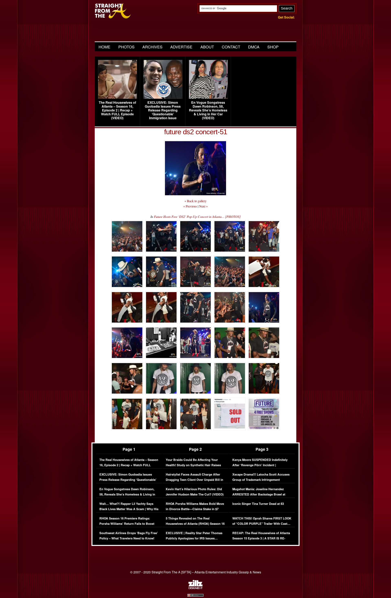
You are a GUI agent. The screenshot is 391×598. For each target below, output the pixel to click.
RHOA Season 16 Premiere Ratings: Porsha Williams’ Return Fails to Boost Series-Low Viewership (126, 523)
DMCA (253, 46)
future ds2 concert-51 (195, 132)
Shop (273, 46)
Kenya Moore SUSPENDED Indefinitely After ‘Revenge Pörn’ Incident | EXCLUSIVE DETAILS (260, 465)
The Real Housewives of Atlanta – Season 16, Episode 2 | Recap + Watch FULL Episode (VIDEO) (117, 110)
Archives (152, 46)
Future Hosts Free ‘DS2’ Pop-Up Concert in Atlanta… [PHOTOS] (197, 216)
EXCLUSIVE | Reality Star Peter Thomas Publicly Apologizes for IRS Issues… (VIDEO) (194, 538)
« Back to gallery (195, 201)
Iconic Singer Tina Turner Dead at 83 (258, 504)
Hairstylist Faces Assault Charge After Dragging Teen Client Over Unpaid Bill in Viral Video (194, 479)
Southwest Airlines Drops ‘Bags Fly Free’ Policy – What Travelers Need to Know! (128, 535)
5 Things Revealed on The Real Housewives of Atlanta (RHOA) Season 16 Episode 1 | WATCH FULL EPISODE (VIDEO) (195, 526)
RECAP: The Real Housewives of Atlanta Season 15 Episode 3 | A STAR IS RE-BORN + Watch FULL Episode (261, 538)
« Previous (190, 206)
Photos (126, 46)
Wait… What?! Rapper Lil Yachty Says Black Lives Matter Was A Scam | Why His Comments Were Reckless (128, 509)
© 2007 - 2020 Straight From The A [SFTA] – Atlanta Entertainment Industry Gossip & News (195, 572)
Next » (203, 206)
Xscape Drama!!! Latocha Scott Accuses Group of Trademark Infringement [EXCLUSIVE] (261, 479)
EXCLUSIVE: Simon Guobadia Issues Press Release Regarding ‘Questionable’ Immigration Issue (163, 110)
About (207, 46)
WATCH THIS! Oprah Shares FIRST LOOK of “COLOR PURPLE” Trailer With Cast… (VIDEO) (261, 523)
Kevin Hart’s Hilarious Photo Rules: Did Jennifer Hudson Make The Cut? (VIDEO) (195, 492)
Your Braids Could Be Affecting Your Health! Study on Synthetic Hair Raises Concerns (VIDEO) (193, 465)
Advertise (181, 46)
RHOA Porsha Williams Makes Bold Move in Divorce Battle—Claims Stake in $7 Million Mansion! (195, 509)
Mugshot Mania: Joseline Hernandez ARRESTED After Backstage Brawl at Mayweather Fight (258, 494)
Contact (231, 46)
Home (104, 46)
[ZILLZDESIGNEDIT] (195, 588)
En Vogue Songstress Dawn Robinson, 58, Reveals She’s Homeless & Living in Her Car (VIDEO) (208, 110)
